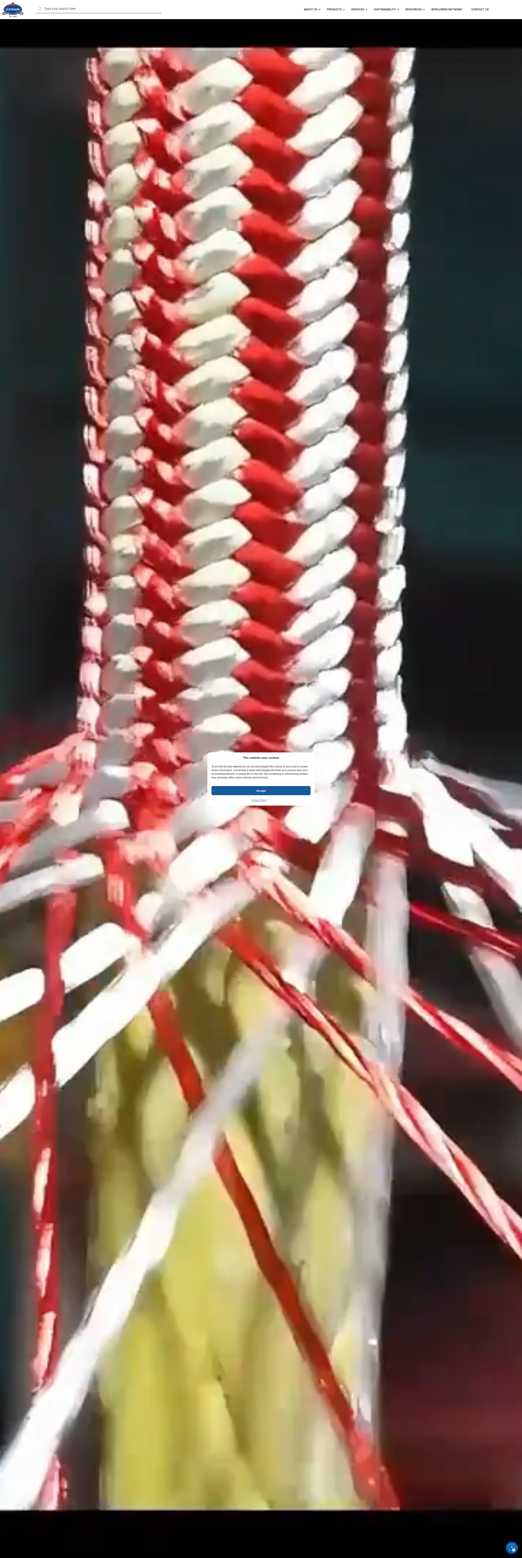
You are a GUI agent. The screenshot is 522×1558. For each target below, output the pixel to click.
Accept (261, 791)
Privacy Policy (259, 800)
